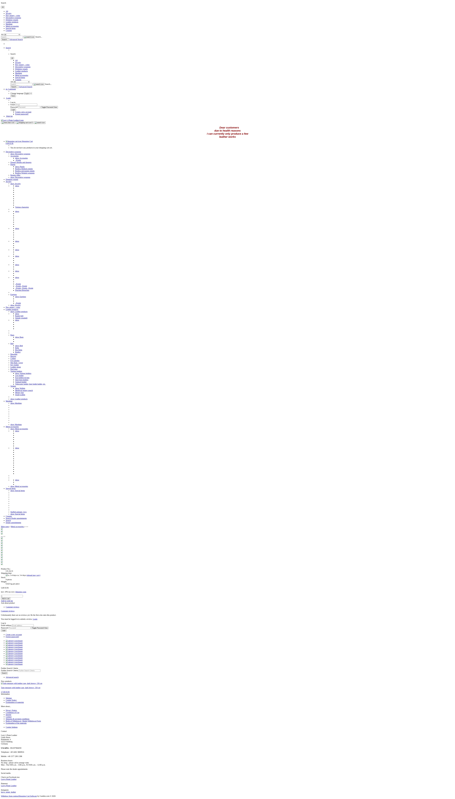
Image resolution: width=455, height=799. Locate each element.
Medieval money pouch (24, 390)
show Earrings (20, 297)
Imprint (8, 715)
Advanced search (12, 677)
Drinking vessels (12, 20)
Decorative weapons (13, 18)
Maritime (9, 24)
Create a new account (23, 112)
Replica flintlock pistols (24, 169)
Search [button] (8, 48)
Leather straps (15, 367)
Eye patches (14, 361)
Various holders (16, 371)
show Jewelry (15, 184)
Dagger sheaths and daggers (20, 162)
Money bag (19, 393)
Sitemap (9, 698)
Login (35, 619)
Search (8, 518)
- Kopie (18, 160)
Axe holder (19, 376)
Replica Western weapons (24, 173)
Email (12, 105)
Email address (6, 625)
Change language (17, 93)
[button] (11, 89)
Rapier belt (19, 316)
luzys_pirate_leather (8, 792)
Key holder (14, 365)
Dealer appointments (19, 518)
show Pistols (20, 167)
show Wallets (20, 388)
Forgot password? (22, 114)
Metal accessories (12, 26)
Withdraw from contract (10, 796)
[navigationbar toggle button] (8, 122)
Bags (12, 335)
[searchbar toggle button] (40, 122)
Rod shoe (14, 369)
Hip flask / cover (16, 363)
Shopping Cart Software (28, 796)
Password (14, 107)
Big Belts (18, 350)
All (7, 11)
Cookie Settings (12, 727)
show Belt (19, 346)
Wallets (13, 386)
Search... (39, 37)
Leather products (12, 22)
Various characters (22, 207)
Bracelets (13, 354)
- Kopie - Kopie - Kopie (24, 288)
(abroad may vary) (33, 575)
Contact (8, 717)
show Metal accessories (19, 429)
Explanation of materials (15, 702)
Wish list (9, 116)
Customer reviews (12, 607)
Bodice (17, 352)
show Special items (17, 491)
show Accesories (21, 158)
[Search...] (29, 37)
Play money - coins (13, 16)
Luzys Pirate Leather (8, 779)
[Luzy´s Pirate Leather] (12, 120)
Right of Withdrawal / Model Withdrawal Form (23, 721)
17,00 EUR (5, 692)
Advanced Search (16, 39)
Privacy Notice (11, 710)
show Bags (19, 337)
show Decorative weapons (20, 154)
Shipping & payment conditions (17, 719)
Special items (11, 28)
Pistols (12, 165)
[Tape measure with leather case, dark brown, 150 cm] (21, 683)
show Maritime (16, 403)
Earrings (13, 295)
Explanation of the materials (16, 723)
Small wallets (20, 395)
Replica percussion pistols (24, 171)
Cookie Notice (11, 700)
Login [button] (8, 98)
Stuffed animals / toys (18, 512)
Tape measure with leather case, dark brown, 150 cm (20, 688)
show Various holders (23, 373)
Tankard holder (21, 382)
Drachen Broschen (22, 290)
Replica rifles (15, 175)
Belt (12, 344)
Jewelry (8, 13)
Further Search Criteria (9, 670)
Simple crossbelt (21, 318)
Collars (13, 358)
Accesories (14, 156)
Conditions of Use (12, 712)
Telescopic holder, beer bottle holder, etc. (30, 384)
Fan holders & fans (22, 378)
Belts (17, 348)
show (17, 186)
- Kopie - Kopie (21, 286)
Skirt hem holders (21, 380)
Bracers (13, 356)
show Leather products (18, 312)
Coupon (9, 30)
